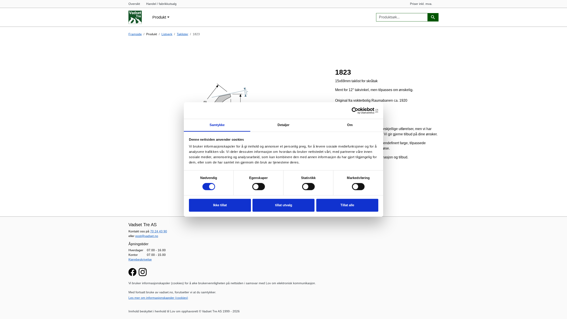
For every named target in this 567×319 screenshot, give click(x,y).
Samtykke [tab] (217, 125)
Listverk (166, 34)
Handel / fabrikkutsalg (161, 4)
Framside (135, 34)
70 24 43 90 (158, 231)
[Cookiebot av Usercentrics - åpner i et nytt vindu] (359, 110)
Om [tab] (350, 125)
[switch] (258, 186)
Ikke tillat (220, 205)
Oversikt (134, 4)
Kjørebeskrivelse (140, 259)
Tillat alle (347, 205)
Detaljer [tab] (284, 125)
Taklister (182, 34)
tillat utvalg (283, 205)
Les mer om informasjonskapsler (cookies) (158, 298)
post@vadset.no (146, 236)
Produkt (159, 17)
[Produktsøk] (433, 17)
